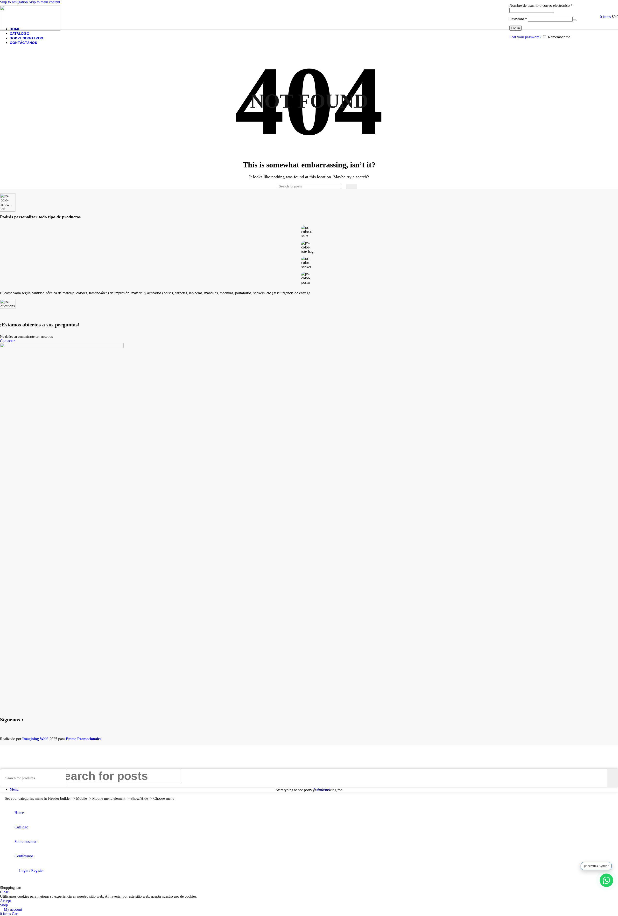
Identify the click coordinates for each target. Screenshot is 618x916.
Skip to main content (44, 2)
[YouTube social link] (15, 733)
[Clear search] (342, 186)
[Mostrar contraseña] (574, 20)
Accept (5, 901)
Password (518, 19)
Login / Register (31, 870)
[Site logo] (30, 29)
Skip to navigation (14, 2)
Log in (515, 28)
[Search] (351, 186)
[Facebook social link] (3, 733)
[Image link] (62, 346)
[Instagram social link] (9, 733)
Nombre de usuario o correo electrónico (541, 5)
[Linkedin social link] (21, 733)
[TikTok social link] (27, 733)
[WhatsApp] (606, 880)
